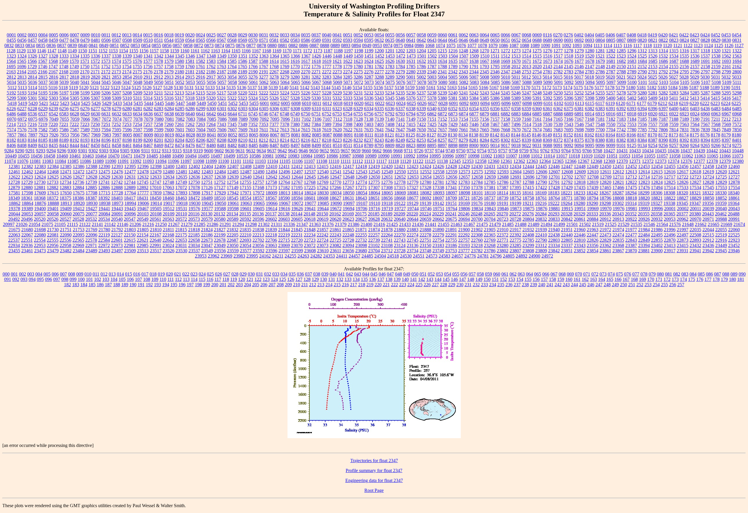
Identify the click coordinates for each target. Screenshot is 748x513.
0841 (93, 45)
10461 (75, 155)
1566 (32, 61)
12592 (490, 171)
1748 (63, 66)
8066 (264, 134)
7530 (547, 124)
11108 (321, 161)
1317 (694, 50)
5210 (148, 92)
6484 (726, 108)
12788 (528, 182)
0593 (347, 40)
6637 (158, 113)
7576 (22, 129)
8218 (326, 140)
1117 (637, 45)
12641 (258, 177)
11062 (687, 155)
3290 (400, 77)
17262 (322, 187)
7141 (400, 119)
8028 (190, 134)
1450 (358, 55)
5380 (442, 98)
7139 (379, 119)
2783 (568, 71)
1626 (389, 61)
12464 (40, 171)
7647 (400, 129)
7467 (495, 124)
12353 (468, 161)
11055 (649, 155)
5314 (148, 98)
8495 (285, 145)
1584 (221, 61)
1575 (126, 61)
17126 (207, 187)
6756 (368, 113)
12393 (117, 166)
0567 (221, 40)
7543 (568, 124)
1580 (179, 61)
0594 (358, 40)
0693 (589, 40)
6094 (485, 103)
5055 (200, 82)
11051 (612, 155)
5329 (305, 98)
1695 (11, 66)
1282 (610, 50)
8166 (631, 134)
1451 (369, 55)
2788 (621, 71)
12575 (477, 171)
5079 (432, 82)
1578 (158, 61)
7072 (106, 119)
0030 (253, 34)
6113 (579, 103)
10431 (622, 150)
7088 (232, 119)
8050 (222, 134)
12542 (348, 171)
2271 (316, 71)
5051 (169, 82)
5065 (295, 82)
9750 (460, 150)
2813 (22, 77)
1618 (316, 61)
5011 (515, 77)
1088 (524, 45)
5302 (43, 98)
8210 (242, 140)
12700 (541, 177)
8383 (631, 140)
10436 (673, 150)
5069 (337, 82)
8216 (305, 140)
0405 (600, 34)
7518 (537, 124)
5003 (432, 77)
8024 (180, 134)
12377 (699, 161)
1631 (410, 61)
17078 (194, 187)
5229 (337, 92)
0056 (400, 34)
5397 (579, 98)
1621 (337, 61)
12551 (413, 171)
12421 (400, 166)
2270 (305, 71)
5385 (484, 98)
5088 (526, 82)
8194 (95, 140)
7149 (410, 119)
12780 (425, 182)
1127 (739, 45)
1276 (547, 50)
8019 (169, 134)
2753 (526, 71)
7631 (358, 129)
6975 (32, 119)
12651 (387, 177)
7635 (368, 129)
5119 (73, 87)
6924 (694, 113)
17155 (245, 187)
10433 (635, 150)
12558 (438, 171)
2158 (705, 66)
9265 (705, 145)
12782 (451, 182)
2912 (158, 77)
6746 (263, 113)
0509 (137, 40)
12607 (554, 171)
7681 (547, 129)
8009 (148, 134)
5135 (231, 87)
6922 (673, 113)
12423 (412, 166)
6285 (179, 108)
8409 (32, 145)
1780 (358, 66)
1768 (274, 66)
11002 (486, 155)
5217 (221, 92)
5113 (22, 87)
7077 (127, 119)
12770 (335, 182)
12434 (515, 166)
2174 (126, 71)
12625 (53, 177)
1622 (347, 61)
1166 (246, 50)
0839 (72, 45)
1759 (179, 66)
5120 (84, 87)
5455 (254, 103)
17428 (554, 187)
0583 (295, 40)
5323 (242, 98)
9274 (726, 145)
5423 (64, 103)
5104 (674, 82)
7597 (137, 129)
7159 (516, 119)
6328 (347, 108)
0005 (53, 34)
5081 (453, 82)
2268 (284, 71)
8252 (410, 140)
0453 (726, 34)
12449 (592, 166)
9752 (471, 150)
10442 (712, 150)
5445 (159, 103)
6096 (506, 103)
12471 (66, 171)
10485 (152, 155)
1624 (368, 61)
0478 (74, 40)
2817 (64, 77)
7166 (568, 119)
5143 (315, 87)
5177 (599, 87)
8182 (11, 140)
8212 (263, 140)
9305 (124, 150)
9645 (292, 150)
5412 (684, 98)
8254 (432, 140)
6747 (274, 113)
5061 (253, 82)
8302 (505, 140)
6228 (32, 108)
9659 (356, 150)
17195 (297, 187)
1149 (72, 50)
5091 (558, 82)
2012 (516, 66)
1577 (148, 61)
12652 (400, 177)
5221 (253, 92)
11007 (511, 155)
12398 (156, 166)
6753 (337, 113)
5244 (495, 92)
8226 (347, 140)
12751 (207, 182)
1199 (368, 50)
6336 (389, 108)
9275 (737, 145)
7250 (95, 124)
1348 (211, 55)
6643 (221, 113)
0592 (337, 40)
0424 (705, 34)
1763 (221, 66)
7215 (21, 124)
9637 (271, 150)
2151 (631, 66)
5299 (11, 98)
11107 (309, 161)
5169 (515, 87)
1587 (253, 61)
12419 (374, 166)
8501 (327, 145)
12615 (657, 171)
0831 (737, 40)
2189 (242, 71)
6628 (74, 113)
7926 (53, 134)
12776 (387, 182)
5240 (453, 92)
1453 (390, 55)
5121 (94, 87)
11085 (73, 161)
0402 (578, 34)
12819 (592, 182)
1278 (568, 50)
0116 (547, 34)
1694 (737, 61)
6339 (421, 108)
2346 (495, 71)
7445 (463, 124)
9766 (587, 150)
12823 (644, 182)
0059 (432, 34)
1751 (95, 66)
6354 (474, 108)
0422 (684, 34)
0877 (251, 45)
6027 (432, 103)
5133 (210, 87)
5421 (43, 103)
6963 (716, 113)
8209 (232, 140)
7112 (337, 119)
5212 (169, 92)
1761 (200, 66)
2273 (337, 71)
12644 (297, 177)
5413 (694, 98)
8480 (211, 145)
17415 (528, 187)
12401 (181, 166)
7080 (159, 119)
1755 (137, 66)
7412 (400, 124)
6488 (22, 113)
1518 (568, 55)
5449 (201, 103)
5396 (568, 98)
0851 (114, 45)
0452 (715, 34)
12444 (528, 166)
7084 (201, 119)
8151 (557, 134)
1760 (190, 66)
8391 (673, 140)
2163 (11, 71)
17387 (502, 187)
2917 (211, 77)
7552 (621, 124)
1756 (148, 66)
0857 (177, 45)
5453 (243, 103)
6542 (53, 113)
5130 (178, 87)
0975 (398, 45)
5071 (348, 82)
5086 (505, 82)
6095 (495, 103)
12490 (258, 171)
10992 (409, 155)
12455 (670, 166)
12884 (78, 187)
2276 (368, 71)
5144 (325, 87)
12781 (438, 182)
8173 (673, 134)
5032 (726, 77)
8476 (190, 145)
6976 (43, 119)
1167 (256, 50)
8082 (306, 134)
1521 (600, 55)
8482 (232, 145)
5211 (158, 92)
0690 (558, 40)
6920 (652, 113)
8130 (452, 134)
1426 (316, 55)
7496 (516, 124)
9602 (219, 150)
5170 (525, 87)
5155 (368, 87)
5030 (705, 77)
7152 (442, 119)
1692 (716, 61)
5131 (189, 87)
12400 (168, 166)
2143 (547, 66)
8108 (358, 134)
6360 (537, 108)
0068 (526, 34)
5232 (368, 92)
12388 (91, 166)
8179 (726, 134)
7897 (32, 134)
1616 (295, 61)
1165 (235, 50)
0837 (61, 45)
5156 (378, 87)
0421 (673, 34)
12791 (554, 182)
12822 (631, 182)
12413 (310, 166)
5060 (242, 82)
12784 (477, 182)
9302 (93, 150)
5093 (579, 82)
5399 (600, 98)
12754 (232, 182)
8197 (116, 140)
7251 (105, 124)
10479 (139, 155)
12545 (374, 171)
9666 (387, 150)
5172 (546, 87)
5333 (347, 98)
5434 (127, 103)
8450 (95, 145)
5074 (379, 82)
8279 (463, 140)
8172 (663, 134)
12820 (605, 182)
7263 (200, 124)
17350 (464, 187)
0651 (505, 40)
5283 (673, 92)
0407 (621, 34)
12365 (558, 161)
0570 (253, 40)
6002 (275, 103)
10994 (422, 155)
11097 (186, 161)
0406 (610, 34)
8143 (505, 134)
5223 (274, 92)
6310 (316, 108)
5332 (337, 98)
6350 (442, 108)
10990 (383, 155)
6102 (558, 103)
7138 (368, 119)
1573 (105, 61)
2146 (579, 66)
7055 (64, 119)
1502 (432, 55)
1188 (338, 50)
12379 (725, 161)
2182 (200, 71)
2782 (558, 71)
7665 (484, 129)
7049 (53, 119)
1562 (726, 55)
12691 (516, 177)
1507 (463, 55)
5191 (736, 87)
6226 (11, 108)
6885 (537, 113)
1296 (631, 50)
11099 (211, 161)
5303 (53, 98)
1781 (368, 66)
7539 (558, 124)
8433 (43, 145)
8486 (264, 145)
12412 (297, 166)
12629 (104, 177)
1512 (505, 55)
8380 (600, 140)
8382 (621, 140)
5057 (221, 82)
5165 (473, 87)
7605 (211, 129)
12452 (631, 166)
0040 (326, 34)
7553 (631, 124)
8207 (211, 140)
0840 (82, 45)
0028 (232, 34)
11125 (430, 161)
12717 (670, 177)
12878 (734, 182)
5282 (663, 92)
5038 (53, 82)
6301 (221, 108)
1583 (211, 61)
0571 (263, 40)
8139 (484, 134)
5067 (316, 82)
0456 (22, 40)
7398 (347, 124)
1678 (589, 61)
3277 (263, 77)
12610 (593, 171)
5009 (495, 77)
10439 (699, 150)
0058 (421, 34)
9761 (534, 150)
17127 (220, 187)
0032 (274, 34)
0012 (116, 34)
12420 (387, 166)
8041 (211, 134)
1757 (158, 66)
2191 (263, 71)
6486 (11, 113)
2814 (32, 77)
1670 (516, 61)
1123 (698, 45)
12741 (104, 182)
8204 (179, 140)
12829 (721, 182)
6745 (253, 113)
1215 (442, 50)
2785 (589, 71)
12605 (528, 171)
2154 (663, 66)
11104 (272, 161)
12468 (53, 171)
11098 (198, 161)
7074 (117, 119)
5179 (620, 87)
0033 (284, 34)
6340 (432, 108)
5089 (537, 82)
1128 (10, 50)
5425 (85, 103)
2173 (116, 71)
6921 (663, 113)
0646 (463, 40)
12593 (503, 171)
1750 (84, 66)
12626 (66, 177)
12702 (567, 177)
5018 (589, 77)
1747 (53, 66)
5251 (568, 92)
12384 (53, 166)
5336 (368, 98)
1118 (647, 45)
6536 (32, 113)
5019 (600, 77)
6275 (74, 108)
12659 (490, 177)
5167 (494, 87)
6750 (305, 113)
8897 (442, 145)
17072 (181, 187)
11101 (235, 161)
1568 (53, 61)
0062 (463, 34)
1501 (421, 55)
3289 (389, 77)
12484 (220, 171)
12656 (451, 177)
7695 (568, 129)
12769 (322, 182)
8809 (389, 145)
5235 (400, 92)
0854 (145, 45)
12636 (194, 177)
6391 (610, 108)
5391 (537, 98)
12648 (348, 177)
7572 (737, 124)
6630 (95, 113)
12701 (554, 177)
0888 (324, 45)
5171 (536, 87)
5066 (306, 82)
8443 (64, 145)
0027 (221, 34)
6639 (179, 113)
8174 (684, 134)
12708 (593, 177)
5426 (96, 103)
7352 (253, 124)
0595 (368, 40)
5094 (590, 82)
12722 (682, 177)
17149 (232, 187)
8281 (474, 140)
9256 (663, 145)
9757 (503, 150)
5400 (610, 98)
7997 (117, 134)
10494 (191, 155)
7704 (610, 129)
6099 (537, 103)
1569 (63, 61)
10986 (332, 155)
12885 (91, 187)
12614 (644, 171)
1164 (225, 50)
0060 (442, 34)
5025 (652, 77)
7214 (11, 124)
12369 (609, 161)
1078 (482, 45)
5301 (32, 98)
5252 (579, 92)
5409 (652, 98)
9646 (303, 150)
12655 (438, 177)
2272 (326, 71)
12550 (400, 171)
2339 (421, 71)
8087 (327, 134)
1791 (474, 66)
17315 (400, 187)
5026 (663, 77)
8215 (295, 140)
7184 (631, 119)
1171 (297, 50)
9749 (450, 150)
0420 (663, 34)
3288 (379, 77)
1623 (358, 61)
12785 (490, 182)
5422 (54, 103)
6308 (295, 108)
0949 (366, 45)
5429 (106, 103)
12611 (605, 171)
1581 (190, 61)
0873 (209, 45)
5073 (369, 82)
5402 (631, 98)
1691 (705, 61)
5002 (421, 77)
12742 (117, 182)
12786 (502, 182)
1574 (116, 61)
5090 (548, 82)
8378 (589, 140)
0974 (387, 45)
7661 (463, 129)
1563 (737, 55)
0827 (694, 40)
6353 (463, 108)
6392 (621, 108)
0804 (600, 40)
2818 (74, 77)
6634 (137, 113)
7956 (74, 134)
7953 (64, 134)
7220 (53, 124)
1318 (705, 50)
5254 (589, 92)
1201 (389, 50)
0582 (284, 40)
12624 (40, 177)
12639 (233, 177)
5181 (641, 87)
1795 (495, 66)
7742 (621, 129)
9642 (282, 150)
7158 (505, 119)
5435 (138, 103)
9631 (240, 150)
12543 (361, 171)
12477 (130, 171)
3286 (358, 77)
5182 (652, 87)
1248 (463, 50)
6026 (422, 103)
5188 (704, 87)
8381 (610, 140)
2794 (673, 71)
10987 (345, 155)
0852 (124, 45)
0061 (453, 34)
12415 (322, 166)
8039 (201, 134)
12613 (631, 171)
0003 (32, 34)
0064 (484, 34)
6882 (505, 113)
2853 (116, 77)
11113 (369, 161)
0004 (43, 34)
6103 (569, 103)
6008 (296, 103)
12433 (502, 166)
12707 (580, 177)
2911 (148, 77)
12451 (618, 166)
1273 (516, 50)
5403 (642, 98)
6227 (22, 108)
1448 (337, 55)
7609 (242, 129)
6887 (547, 113)
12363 (532, 161)
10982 (281, 155)
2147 (589, 66)
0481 (95, 40)
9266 (716, 145)
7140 (389, 119)
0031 (263, 34)
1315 (673, 50)
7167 (579, 119)
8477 (200, 145)
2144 (558, 66)
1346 (190, 55)
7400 (358, 124)
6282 (148, 108)
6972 (22, 119)
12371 (635, 161)
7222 (74, 124)
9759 (524, 150)
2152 (642, 66)
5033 (736, 77)
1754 (126, 66)
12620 (721, 171)
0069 (537, 34)
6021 (369, 103)
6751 (316, 113)
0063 (474, 34)
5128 (168, 87)
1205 (432, 50)
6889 (568, 113)
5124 (126, 87)
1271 (495, 50)
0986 (419, 45)
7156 (484, 119)
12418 (361, 166)
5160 (420, 87)
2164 (21, 71)
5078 (421, 82)
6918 (631, 113)
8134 (463, 134)
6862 (432, 113)
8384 (642, 140)
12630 (117, 177)
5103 (663, 82)
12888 (117, 187)
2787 (610, 71)
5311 (137, 98)
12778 (400, 182)
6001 (264, 103)
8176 (705, 134)
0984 (408, 45)
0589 (316, 40)
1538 (716, 55)
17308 (387, 187)
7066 (85, 119)
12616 (670, 171)
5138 (262, 87)
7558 (663, 124)
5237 (421, 92)
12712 (631, 177)
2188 (232, 71)
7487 (505, 124)
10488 (165, 155)
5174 (567, 87)
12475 (104, 171)
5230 (347, 92)
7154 (463, 119)
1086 (503, 45)
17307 (374, 187)
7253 (126, 124)
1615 (284, 61)
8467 (148, 145)
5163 (452, 87)
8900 (474, 145)
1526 (652, 55)
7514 (526, 124)
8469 (158, 145)
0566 (211, 40)
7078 (138, 119)
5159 (410, 87)
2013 (526, 66)
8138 (473, 134)
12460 (734, 166)
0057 (410, 34)
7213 (736, 119)
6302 (232, 108)
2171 (95, 71)
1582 (200, 61)
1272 (505, 50)
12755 (245, 182)
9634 (261, 150)
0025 (211, 34)
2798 (716, 71)
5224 (284, 92)
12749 (181, 182)
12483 (207, 171)
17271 (361, 187)
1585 (232, 61)
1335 (85, 55)
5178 (609, 87)
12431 (490, 166)
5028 (684, 77)
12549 (387, 171)
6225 (736, 103)
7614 (295, 129)
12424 (425, 166)
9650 (313, 150)
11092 (135, 161)
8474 (179, 145)
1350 (232, 55)
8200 (148, 140)
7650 (421, 129)
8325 (516, 140)
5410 (663, 98)
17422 (541, 187)
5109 (726, 82)
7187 (663, 119)
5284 (684, 92)
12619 (708, 171)
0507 (116, 40)
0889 (335, 45)
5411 (673, 98)
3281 (305, 77)
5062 (264, 82)
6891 (579, 113)
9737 (429, 150)
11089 (98, 161)
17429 (567, 187)
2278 (389, 71)
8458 (116, 145)
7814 (673, 129)
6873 (453, 113)
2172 (105, 71)
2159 (716, 66)
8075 (285, 134)
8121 (389, 134)
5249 (547, 92)
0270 (557, 34)
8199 (137, 140)
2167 (53, 71)
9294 (51, 150)
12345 (455, 161)
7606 (221, 129)
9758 (513, 150)
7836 (694, 129)
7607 (232, 129)
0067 (516, 34)
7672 (526, 129)
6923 (684, 113)
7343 (221, 124)
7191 (705, 119)
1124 (708, 45)
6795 (421, 113)
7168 (589, 119)
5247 (526, 92)
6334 (368, 108)
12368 (596, 161)
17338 (438, 187)
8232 (358, 140)
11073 (737, 155)
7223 (84, 124)
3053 (221, 77)
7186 (652, 119)
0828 (705, 40)
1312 (642, 50)
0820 (642, 40)
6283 (158, 108)
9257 (673, 145)
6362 (558, 108)
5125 (136, 87)
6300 (211, 108)
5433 (117, 103)
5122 (105, 87)
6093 (474, 103)
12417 (348, 166)
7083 (190, 119)
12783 (464, 182)
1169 (276, 50)
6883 (516, 113)
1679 (600, 61)
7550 (610, 124)
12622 (14, 177)
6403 (694, 108)
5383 (463, 98)
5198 (74, 92)
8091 (348, 134)
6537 (43, 113)
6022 (380, 103)
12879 (14, 187)
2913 (169, 77)
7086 (222, 119)
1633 (432, 61)
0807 (621, 40)
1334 (74, 55)
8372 (558, 140)
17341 (451, 187)
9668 (398, 150)
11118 (393, 161)
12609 (580, 171)
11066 (725, 155)
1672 (537, 61)
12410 (271, 166)
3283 (326, 77)
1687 (673, 61)
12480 (168, 171)
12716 (657, 177)
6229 (43, 108)
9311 (145, 150)
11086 (85, 161)
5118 (63, 87)
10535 (242, 155)
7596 (127, 129)
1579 (169, 61)
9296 (61, 150)
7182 (610, 119)
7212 (726, 119)
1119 (657, 45)
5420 (33, 103)
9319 (198, 150)
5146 (347, 87)
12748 (168, 182)
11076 (22, 161)
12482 (194, 171)
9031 (537, 145)
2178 (158, 71)
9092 (568, 145)
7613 (284, 129)
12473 (91, 171)
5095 (600, 82)
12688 (503, 177)
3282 (316, 77)
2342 (453, 71)
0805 (610, 40)
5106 (695, 82)
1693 (726, 61)
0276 (568, 34)
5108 (716, 82)
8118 (379, 134)
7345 (232, 124)
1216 (453, 50)
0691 (568, 40)
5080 (442, 82)
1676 (568, 61)
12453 (644, 166)
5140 (283, 87)
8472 (169, 145)
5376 (410, 98)
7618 (316, 129)
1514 (526, 55)
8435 (53, 145)
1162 (205, 50)
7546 (579, 124)
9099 (610, 145)
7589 (85, 129)
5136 (241, 87)
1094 (587, 45)
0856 (167, 45)
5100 (632, 82)
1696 (21, 66)
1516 (547, 55)
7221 (63, 124)
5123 (115, 87)
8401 (737, 140)
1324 (22, 55)
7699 (589, 129)
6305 (264, 108)
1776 (316, 66)
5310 (127, 98)
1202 (400, 50)
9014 (495, 145)
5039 (64, 82)
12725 (721, 177)
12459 (721, 166)
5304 (64, 98)
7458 (484, 124)
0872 (198, 45)
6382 (589, 108)
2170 (84, 71)
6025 (411, 103)
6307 (285, 108)
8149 (547, 134)
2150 (621, 66)
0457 (32, 40)
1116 (627, 45)
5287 (705, 92)
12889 (130, 187)
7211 (715, 119)
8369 (547, 140)
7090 (253, 119)
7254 (137, 124)
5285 (694, 92)
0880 (272, 45)
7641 (379, 129)
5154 (357, 87)
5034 (11, 82)
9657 (345, 150)
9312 (156, 150)
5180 (631, 87)
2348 (516, 71)
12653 (413, 177)
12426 (438, 166)
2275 (358, 71)
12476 (117, 171)
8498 (306, 145)
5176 (588, 87)
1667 (484, 61)
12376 (686, 161)
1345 (179, 55)
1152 (103, 50)
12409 (258, 166)
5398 (589, 98)
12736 (78, 182)
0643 (432, 40)
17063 (168, 187)
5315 (158, 98)
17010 (155, 187)
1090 (545, 45)
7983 (106, 134)
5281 (652, 92)
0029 (242, 34)
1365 (285, 55)
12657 (464, 177)
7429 (453, 124)
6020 (358, 103)
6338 (410, 108)
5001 (410, 77)
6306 (274, 108)
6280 (127, 108)
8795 (379, 145)
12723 (695, 177)
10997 (461, 155)
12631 (130, 177)
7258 (158, 124)
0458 (43, 40)
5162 (441, 87)
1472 (400, 55)
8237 (368, 140)
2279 (400, 71)
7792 (652, 129)
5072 (358, 82)
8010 (159, 134)
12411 (284, 166)
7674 (537, 129)
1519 (579, 55)
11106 (297, 161)
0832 (9, 45)
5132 (199, 87)
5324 (253, 98)
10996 (448, 155)
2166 (42, 71)
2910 (137, 77)
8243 (379, 140)
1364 (274, 55)
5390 (526, 98)
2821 (106, 77)
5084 (484, 82)
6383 (600, 108)
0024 (200, 34)
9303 (103, 150)
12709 (606, 177)
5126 (147, 87)
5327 (284, 98)
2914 (179, 77)
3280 (295, 77)
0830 (726, 40)
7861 (22, 134)
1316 (684, 50)
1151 (92, 50)
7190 (694, 119)
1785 (410, 66)
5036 (32, 82)
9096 (600, 145)
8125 (410, 134)
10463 (88, 155)
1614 (274, 61)
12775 (374, 182)
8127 (431, 134)
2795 (684, 71)
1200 (379, 50)
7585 (53, 129)
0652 (516, 40)
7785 (642, 129)
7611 (263, 129)
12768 (310, 182)
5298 (737, 92)
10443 (725, 150)
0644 (442, 40)
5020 (610, 77)
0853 (135, 45)
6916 (610, 113)
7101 (295, 119)
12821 (618, 182)
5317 (179, 98)
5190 (725, 87)
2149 (610, 66)
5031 (715, 77)
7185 (642, 119)
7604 (200, 129)
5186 (683, 87)
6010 (306, 103)
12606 (541, 171)
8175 (694, 134)
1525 (642, 55)
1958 (505, 66)
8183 (22, 140)
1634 (442, 61)
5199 (85, 92)
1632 (421, 61)
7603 (190, 129)
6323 (337, 108)
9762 (545, 150)
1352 (253, 55)
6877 (474, 113)
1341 (148, 55)
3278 (274, 77)
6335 (379, 108)
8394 (705, 140)
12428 (451, 166)
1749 (74, 66)
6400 (673, 108)
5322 (232, 98)
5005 (453, 77)
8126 (421, 134)
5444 (148, 103)
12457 (695, 166)
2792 (663, 71)
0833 (19, 45)
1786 (421, 66)
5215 (200, 92)
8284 (484, 140)
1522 (610, 55)
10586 (255, 155)
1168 (266, 50)
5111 (737, 82)
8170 (652, 134)
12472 (78, 171)
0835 (40, 45)
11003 (499, 155)
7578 (32, 129)
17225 (310, 187)
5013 (536, 77)
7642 (389, 129)
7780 (631, 129)
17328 (425, 187)
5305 (74, 98)
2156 (684, 66)
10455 (24, 155)
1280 (589, 50)
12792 (567, 182)
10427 (609, 150)
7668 (505, 129)
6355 (484, 108)
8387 (652, 140)
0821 (652, 40)
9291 (30, 150)
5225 (295, 92)
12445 (541, 166)
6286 (190, 108)
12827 (695, 182)
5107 (705, 82)
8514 (358, 145)
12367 (583, 161)
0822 (663, 40)
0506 (106, 40)
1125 (718, 45)
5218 (232, 92)
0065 (495, 34)
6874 (463, 113)
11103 (260, 161)
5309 (116, 98)
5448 (190, 103)
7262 (190, 124)
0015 (148, 34)
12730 (40, 182)
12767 (297, 182)
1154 (123, 50)
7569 (726, 124)
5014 (547, 77)
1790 (463, 66)
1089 (535, 45)
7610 (253, 129)
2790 (642, 71)
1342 (158, 55)
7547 (589, 124)
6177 (641, 103)
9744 (439, 150)
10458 (49, 155)
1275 (537, 50)
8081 (295, 134)
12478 (143, 171)
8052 (232, 134)
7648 (410, 129)
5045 (106, 82)
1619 (326, 61)
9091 (558, 145)
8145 (526, 134)
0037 (316, 34)
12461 (14, 171)
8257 (442, 140)
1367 (306, 55)
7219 (42, 124)
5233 (379, 92)
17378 (477, 187)
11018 (574, 155)
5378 (432, 98)
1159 (174, 50)
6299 (200, 108)
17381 (490, 187)
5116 (53, 87)
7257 (148, 124)
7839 (705, 129)
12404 (207, 166)
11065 (712, 155)
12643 (284, 177)
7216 (32, 124)
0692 (579, 40)
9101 (621, 145)
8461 (127, 145)
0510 (148, 40)
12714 (644, 177)
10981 (268, 155)
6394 (642, 108)
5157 (389, 87)
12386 (78, 166)
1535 (684, 55)
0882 (293, 45)
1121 (677, 45)
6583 (64, 113)
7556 (642, 124)
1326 (32, 55)
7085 (211, 119)
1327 (43, 55)
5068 (327, 82)
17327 (412, 187)
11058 (675, 155)
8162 (589, 134)
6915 (600, 113)
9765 (576, 150)
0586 (305, 40)
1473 (411, 55)
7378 (284, 124)
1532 (663, 55)
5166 (483, 87)
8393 (694, 140)
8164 (610, 134)
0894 (356, 45)
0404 (589, 34)
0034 (295, 34)
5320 (211, 98)
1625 (379, 61)
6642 (211, 113)
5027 (673, 77)
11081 (35, 161)
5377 (421, 98)
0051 (347, 34)
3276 (253, 77)
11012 (536, 155)
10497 (216, 155)
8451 (106, 145)
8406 (11, 145)
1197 (348, 50)
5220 (242, 92)
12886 (104, 187)
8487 (274, 145)
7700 (600, 129)
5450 (212, 103)
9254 (652, 145)
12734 (65, 182)
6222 (704, 103)
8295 (495, 140)
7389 (326, 124)
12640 (246, 177)
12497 (297, 171)
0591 (326, 40)
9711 (408, 150)
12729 (27, 182)
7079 (148, 119)
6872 (442, 113)
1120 (667, 45)
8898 (453, 145)
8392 (684, 140)
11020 (599, 155)
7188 (673, 119)
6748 (284, 113)
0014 (137, 34)
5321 (221, 98)
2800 (737, 71)
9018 (516, 145)
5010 (505, 77)
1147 (51, 50)
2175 (137, 71)
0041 (337, 34)
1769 (284, 66)
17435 (580, 187)
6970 (11, 119)
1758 (169, 66)
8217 (316, 140)
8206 (200, 140)
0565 (200, 40)
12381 (14, 166)
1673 (547, 61)
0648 (474, 40)
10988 (358, 155)
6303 (242, 108)
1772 (305, 66)
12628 (91, 177)
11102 (248, 161)
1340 (137, 55)
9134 (642, 145)
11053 (624, 155)
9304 (114, 150)
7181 (600, 119)
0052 (358, 34)
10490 (178, 155)
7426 (442, 124)
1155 (133, 50)
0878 (261, 45)
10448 (738, 150)
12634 (168, 177)
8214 (284, 140)
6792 (389, 113)
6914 (589, 113)
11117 (381, 161)
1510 (484, 55)
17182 (284, 187)
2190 (253, 71)
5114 (32, 87)
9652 (324, 150)
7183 (621, 119)
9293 (40, 150)
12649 (361, 177)
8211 (253, 140)
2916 (200, 77)
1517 (558, 55)
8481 (221, 145)
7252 (116, 124)
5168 (504, 87)
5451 (222, 103)
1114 (607, 45)
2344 (474, 71)
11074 (10, 161)
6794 (410, 113)
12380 (738, 161)
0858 (188, 45)
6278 (106, 108)
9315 (177, 150)
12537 (310, 171)
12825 (670, 182)
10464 (101, 155)
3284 (337, 77)
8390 (663, 140)
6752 (326, 113)
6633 (127, 113)
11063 (700, 155)
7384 (316, 124)
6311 (326, 108)
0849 (103, 45)
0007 (74, 34)
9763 (555, 150)
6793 (400, 113)
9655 (335, 150)
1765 (242, 66)
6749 (295, 113)
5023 (631, 77)
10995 (435, 155)
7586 (64, 129)
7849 (726, 129)
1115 (617, 45)
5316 (169, 98)
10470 (114, 155)
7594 (106, 129)
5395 (558, 98)
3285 (347, 77)
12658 (477, 177)
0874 (219, 45)
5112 (12, 87)
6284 (169, 108)
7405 (379, 124)
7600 (169, 129)
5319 (200, 98)
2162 (737, 66)
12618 (695, 171)
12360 (493, 161)
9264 (694, 145)
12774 (361, 182)
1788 (442, 66)
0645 (453, 40)
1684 (642, 61)
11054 (637, 155)
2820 (95, 77)
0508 (127, 40)
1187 (328, 50)
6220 (694, 103)
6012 (327, 103)
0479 (85, 40)
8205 (190, 140)
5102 (653, 82)
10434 (648, 150)
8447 (85, 145)
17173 (271, 187)
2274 (347, 71)
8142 (494, 134)
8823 (410, 145)
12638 (220, 177)
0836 (51, 45)
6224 (725, 103)
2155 (673, 66)
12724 (708, 177)
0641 (410, 40)
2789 (631, 71)
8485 (253, 145)
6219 (683, 103)
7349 (242, 124)
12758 (271, 182)
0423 (694, 34)
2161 (726, 66)
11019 (587, 155)
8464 (137, 145)
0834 (30, 45)
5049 (148, 82)
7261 (179, 124)
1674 (558, 61)
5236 (410, 92)
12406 (220, 166)
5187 (694, 87)
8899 (463, 145)
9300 (72, 150)
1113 (597, 45)
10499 (229, 155)
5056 (211, 82)
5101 (642, 82)
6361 (547, 108)
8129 (442, 134)
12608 (567, 171)
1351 (242, 55)
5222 (263, 92)
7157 (495, 119)
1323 (11, 55)
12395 (130, 166)
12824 (657, 182)
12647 (336, 177)
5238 (432, 92)
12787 (515, 182)
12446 (554, 166)
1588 (263, 61)
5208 (127, 92)
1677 (579, 61)
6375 (568, 108)
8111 (369, 134)
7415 (410, 124)
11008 (524, 155)
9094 (579, 145)
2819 (85, 77)
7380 (295, 124)
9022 (526, 145)
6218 (673, 103)
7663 (474, 129)
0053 (368, 34)
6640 (190, 113)
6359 (526, 108)
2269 (295, 71)
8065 (253, 134)
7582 (43, 129)
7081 (169, 119)
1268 (474, 50)
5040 (74, 82)
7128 (358, 119)
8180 (736, 134)
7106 (316, 119)
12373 (660, 161)
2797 (705, 71)
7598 (148, 129)
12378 (712, 161)
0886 (303, 45)
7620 (337, 129)
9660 (366, 150)
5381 (453, 98)
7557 (652, 124)
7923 (43, 134)
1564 (11, 61)
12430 (477, 166)
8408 (22, 145)
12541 (336, 171)
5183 (662, 87)
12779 (412, 182)
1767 (263, 66)
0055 (389, 34)
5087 (516, 82)
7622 (347, 129)
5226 (305, 92)
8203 (169, 140)
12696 (528, 177)
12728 (14, 182)
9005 (484, 145)
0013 (126, 34)
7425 (432, 124)
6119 (610, 103)
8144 (515, 134)
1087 (514, 45)
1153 (113, 50)
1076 (461, 45)
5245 (505, 92)
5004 (442, 77)
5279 (631, 92)
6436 (705, 108)
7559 (673, 124)
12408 (246, 166)
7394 (337, 124)
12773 (348, 182)
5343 (379, 98)
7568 (716, 124)
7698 (579, 129)
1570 (74, 61)
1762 (211, 66)
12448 (580, 166)
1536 (694, 55)
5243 (484, 92)
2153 (652, 66)
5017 (578, 77)
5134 (220, 87)
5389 (516, 98)
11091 (123, 161)
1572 (95, 61)
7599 (158, 129)
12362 (519, 161)
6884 (526, 113)
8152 (568, 134)
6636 (148, 113)
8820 (400, 145)
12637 (207, 177)
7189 (684, 119)
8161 (578, 134)
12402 (194, 166)
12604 (516, 171)
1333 (64, 55)
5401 (621, 98)
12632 (143, 177)
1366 (295, 55)
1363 (264, 55)
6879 (484, 113)
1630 (400, 61)
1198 (358, 50)
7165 (558, 119)
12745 (142, 182)
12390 (104, 166)
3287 (368, 77)
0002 (22, 34)
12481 (181, 171)
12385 (66, 166)
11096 (173, 161)
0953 (377, 45)
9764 (566, 150)
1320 (716, 50)
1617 (305, 61)
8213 (274, 140)
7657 (442, 129)
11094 (161, 161)
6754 (347, 113)
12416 (335, 166)
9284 (9, 150)
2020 (537, 66)
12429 (464, 166)
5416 (726, 98)
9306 (135, 150)
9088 (547, 145)
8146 (536, 134)
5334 (358, 98)
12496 (284, 171)
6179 (652, 103)
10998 (473, 155)
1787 (432, 66)
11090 (110, 161)
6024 (401, 103)
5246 (516, 92)
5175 (578, 87)
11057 (662, 155)
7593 (95, 129)
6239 (53, 108)
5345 (389, 98)
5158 (399, 87)
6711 (242, 113)
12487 (246, 171)
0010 (95, 34)
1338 (116, 55)
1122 (687, 45)
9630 (229, 150)
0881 (282, 45)
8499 (316, 145)
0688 (537, 40)
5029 (694, 77)
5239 (442, 92)
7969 (96, 134)
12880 (27, 187)
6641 (200, 113)
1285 (621, 50)
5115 (42, 87)
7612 (274, 129)
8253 (421, 140)
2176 (148, 71)
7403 (368, 124)
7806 (663, 129)
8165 (621, 134)
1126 (728, 45)
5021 (621, 77)
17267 (348, 187)
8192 (74, 140)
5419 (22, 103)
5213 (179, 92)
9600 (208, 150)
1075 (451, 45)
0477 (64, 40)
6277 (95, 108)
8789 (368, 145)
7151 (432, 119)
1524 (631, 55)
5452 (233, 103)
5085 (495, 82)
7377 (274, 124)
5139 (273, 87)
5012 (526, 77)
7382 (305, 124)
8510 (337, 145)
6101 (548, 103)
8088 (337, 134)
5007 (474, 77)
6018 (337, 103)
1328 (53, 55)
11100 (223, 161)
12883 (65, 187)
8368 (537, 140)
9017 (505, 145)
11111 (345, 161)
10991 (396, 155)
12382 (27, 166)
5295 (726, 92)
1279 (579, 50)
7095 (274, 119)
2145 (568, 66)
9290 (19, 150)
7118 (347, 119)
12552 (426, 171)
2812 (11, 77)
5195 (43, 92)
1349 (221, 55)
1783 (389, 66)
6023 (390, 103)
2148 (600, 66)
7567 (705, 124)
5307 (95, 98)
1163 (215, 50)
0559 (179, 40)
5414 (705, 98)
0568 (232, 40)
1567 (42, 61)
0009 (85, 34)
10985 (319, 155)
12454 (657, 166)
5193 (22, 92)
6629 (85, 113)
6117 (600, 103)
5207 (116, 92)
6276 (85, 108)
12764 (284, 182)
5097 (611, 82)
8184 (32, 140)
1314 (663, 50)
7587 (74, 129)
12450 (605, 166)
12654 (426, 177)
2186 (211, 71)
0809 (631, 40)
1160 (184, 50)
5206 (106, 92)
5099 (621, 82)
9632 (250, 150)
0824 (684, 40)
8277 (453, 140)
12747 (155, 182)
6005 (285, 103)
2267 (274, 71)
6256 (64, 108)
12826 (682, 182)
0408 (631, 34)
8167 (642, 134)
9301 (82, 150)
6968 (737, 113)
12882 (52, 187)
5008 (484, 77)
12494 (271, 171)
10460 (62, 155)
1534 (673, 55)
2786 (600, 71)
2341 (442, 71)
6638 (169, 113)
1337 (106, 55)
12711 (618, 177)
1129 (21, 50)
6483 (716, 108)
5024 (642, 77)
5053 (190, 82)
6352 (453, 108)
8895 (432, 145)
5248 (537, 92)
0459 (53, 40)
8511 (347, 145)
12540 (323, 171)
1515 (537, 55)
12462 (27, 171)
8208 (221, 140)
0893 (345, 45)
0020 (190, 34)
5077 (411, 82)
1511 (495, 55)
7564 (694, 124)
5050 (158, 82)
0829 (716, 40)
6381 (579, 108)
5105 (684, 82)
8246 (389, 140)
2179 (169, 71)
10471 (126, 155)
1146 (41, 50)
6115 (589, 103)
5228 (326, 92)
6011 (316, 103)
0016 (158, 34)
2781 (547, 71)
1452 (379, 55)
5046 (116, 82)
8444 (74, 145)
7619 (326, 129)
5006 (463, 77)
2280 (410, 71)
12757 (258, 182)
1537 (705, 55)
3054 (232, 77)
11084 (60, 161)
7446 (474, 124)
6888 (558, 113)
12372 (648, 161)
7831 (684, 129)
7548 (600, 124)
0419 (652, 34)
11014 (549, 155)
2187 (221, 71)
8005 (127, 134)
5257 (610, 92)
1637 (463, 61)
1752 (105, 66)
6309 (306, 108)
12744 (130, 182)
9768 (597, 150)
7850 (737, 129)
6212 (662, 103)
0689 (547, 40)
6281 (137, 108)
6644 (232, 113)
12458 (708, 166)
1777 (326, 66)
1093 (577, 45)
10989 (371, 155)
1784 (400, 66)
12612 (618, 171)
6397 (663, 108)
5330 (316, 98)
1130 (31, 50)
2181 (190, 71)
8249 (400, 140)
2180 (179, 71)
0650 (495, 40)
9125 (631, 145)
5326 (274, 98)
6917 (621, 113)
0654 (526, 40)
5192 (11, 92)
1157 (154, 50)
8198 (127, 140)
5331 (326, 98)
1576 (137, 61)
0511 (158, 40)
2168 (63, 71)
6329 (358, 108)
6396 (652, 108)
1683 (631, 61)
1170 (287, 50)
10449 (11, 155)
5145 (336, 87)
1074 (440, 45)
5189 (715, 87)
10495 (203, 155)
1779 (347, 66)
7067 (96, 119)
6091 (453, 103)
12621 (734, 171)
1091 (556, 45)
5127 (157, 87)
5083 (474, 82)
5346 (400, 98)
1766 (253, 66)
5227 (316, 92)
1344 (169, 55)
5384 (474, 98)
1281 (600, 50)
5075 (390, 82)
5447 (180, 103)
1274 (526, 50)
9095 (589, 145)
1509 (474, 55)
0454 (736, 34)
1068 (429, 45)
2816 (53, 77)
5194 (32, 92)
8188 (53, 140)
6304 (253, 108)
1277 (558, 50)
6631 (106, 113)
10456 (36, 155)
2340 (432, 71)
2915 (190, 77)
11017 (561, 155)
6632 (116, 113)
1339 (127, 55)
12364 (545, 161)
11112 (357, 161)
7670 (516, 129)
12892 (142, 187)
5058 (232, 82)
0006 (64, 34)
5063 (274, 82)
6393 (631, 108)
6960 (705, 113)
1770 (295, 66)
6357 (505, 108)
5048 (137, 82)
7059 (74, 119)
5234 (389, 92)
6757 (379, 113)
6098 (527, 103)
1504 (453, 55)
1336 (95, 55)
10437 (686, 150)
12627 (78, 177)
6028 (443, 103)
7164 (547, 119)
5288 (716, 92)
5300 (22, 98)
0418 (642, 34)
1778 (337, 66)
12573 (464, 171)
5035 (22, 82)
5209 (137, 92)
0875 (230, 45)
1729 (32, 66)
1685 (652, 61)
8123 (400, 134)
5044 (95, 82)
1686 (663, 61)
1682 (621, 61)
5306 (85, 98)
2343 (463, 71)
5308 (106, 98)
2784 (579, 71)
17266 (335, 187)
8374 (568, 140)
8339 (526, 140)
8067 (274, 134)
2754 (537, 71)
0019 (179, 34)
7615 (305, 129)
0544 (169, 40)
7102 (306, 119)
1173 (317, 50)
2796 (694, 71)
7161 (537, 119)
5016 (568, 77)
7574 (11, 129)
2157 (694, 66)
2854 (127, 77)
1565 (21, 61)
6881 (495, 113)
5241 (463, 92)
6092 (464, 103)
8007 (138, 134)
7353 (263, 124)
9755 (492, 150)
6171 (631, 103)
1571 (84, 61)
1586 (242, 61)
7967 (85, 134)
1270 (484, 50)
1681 (610, 61)
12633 (156, 177)
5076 (400, 82)
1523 (621, 55)
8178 (715, 134)
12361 (506, 161)
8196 (106, 140)
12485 (233, 171)
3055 (242, 77)
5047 (127, 82)
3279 (284, 77)
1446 (327, 55)
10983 (293, 155)
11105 (284, 161)
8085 (316, 134)
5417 (736, 98)
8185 (43, 140)
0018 (169, 34)
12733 (52, 182)
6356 (495, 108)
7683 (558, 129)
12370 (622, 161)
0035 (305, 34)
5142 (304, 87)
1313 (652, 50)
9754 (481, 150)
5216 (211, 92)
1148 (62, 50)
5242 (474, 92)
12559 (451, 171)
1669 (505, 61)
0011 (105, 34)
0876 (240, 45)
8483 (242, 145)
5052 (179, 82)
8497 (295, 145)
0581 (274, 40)
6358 (516, 108)
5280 (642, 92)
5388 (505, 98)
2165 (32, 71)
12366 (570, 161)
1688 (684, 61)
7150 (421, 119)
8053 (243, 134)
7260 (169, 124)
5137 (252, 87)
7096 (285, 119)
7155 (474, 119)
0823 (673, 40)
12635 (181, 177)
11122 (417, 161)
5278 (621, 92)
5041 (85, 82)
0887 (314, 45)
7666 (495, 129)
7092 (264, 119)
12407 (233, 166)
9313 (166, 150)
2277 (379, 71)
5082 (463, 82)
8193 (85, 140)
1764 (232, 66)
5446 (169, 103)
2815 (43, 77)
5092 (569, 82)
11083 (47, 161)
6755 (358, 113)
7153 (453, 119)
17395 (515, 187)
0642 (421, 40)
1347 (200, 55)
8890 (421, 145)
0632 (379, 40)
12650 (374, 177)
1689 (694, 61)
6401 (684, 108)
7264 (211, 124)
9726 (418, 150)
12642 (271, 177)
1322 (737, 50)
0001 (11, 34)
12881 (40, 187)
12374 (673, 161)
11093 (148, 161)
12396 (143, 166)
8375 (579, 140)
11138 (442, 161)
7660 (453, 129)
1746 (42, 66)
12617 (682, 171)
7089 (243, 119)
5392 (547, 98)
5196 (53, 92)
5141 (294, 87)
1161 (195, 50)
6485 (737, 108)
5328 (295, 98)
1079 (493, 45)
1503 (442, 55)
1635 (453, 61)
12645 (310, 177)
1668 (495, 61)
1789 (453, 66)
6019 (348, 103)
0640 (400, 40)
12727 (734, 177)
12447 (567, 166)
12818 (580, 182)
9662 (377, 150)
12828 (708, 182)
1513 (516, 55)
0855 (156, 45)
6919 (642, 113)
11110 (333, 161)
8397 (726, 140)
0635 (389, 40)
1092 (566, 45)
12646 (323, 177)
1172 (307, 50)
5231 (358, 92)
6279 (116, 108)
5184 (673, 87)
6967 (726, 113)
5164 (462, 87)
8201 (158, 140)
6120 (620, 103)
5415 (715, 98)
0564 (190, 40)
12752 (220, 182)
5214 (190, 92)
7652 (432, 129)
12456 (682, 166)
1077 (472, 45)
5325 (263, 98)
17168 (258, 187)
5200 (95, 92)
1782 (379, 66)
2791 (652, 71)
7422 (421, 124)
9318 (187, 150)
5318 (190, 98)
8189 (64, 140)
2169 (74, 71)
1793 (484, 66)
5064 (285, 82)
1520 (589, 55)
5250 (558, 92)
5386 (495, 98)
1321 (726, 50)
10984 (306, 155)
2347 (505, 71)
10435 (660, 150)
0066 (505, 34)
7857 (11, 134)
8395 (716, 140)
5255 (600, 92)
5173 (557, 87)
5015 (557, 77)
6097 (516, 103)
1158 (164, 50)
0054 (379, 34)
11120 (405, 161)
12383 (40, 166)
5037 (43, 82)
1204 (421, 50)
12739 (91, 182)
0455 (11, 40)
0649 (484, 40)
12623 (27, 177)
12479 (156, 171)
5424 (75, 103)
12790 (541, 182)
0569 (242, 40)
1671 (526, 61)
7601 (179, 129)
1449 (348, 55)
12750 (194, 182)
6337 (400, 108)
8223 (337, 140)
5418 (12, 103)
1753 (116, 66)
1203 (410, 50)
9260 (684, 145)
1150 (82, 50)
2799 (726, 71)
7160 (526, 119)
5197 (64, 92)
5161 (431, 87)
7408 (389, 124)
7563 (684, 124)
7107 (327, 119)
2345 (484, 71)
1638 (474, 61)
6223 (715, 103)
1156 (143, 50)
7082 (180, 119)
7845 (716, 129)
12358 (480, 161)
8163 (600, 134)
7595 (116, 129)
